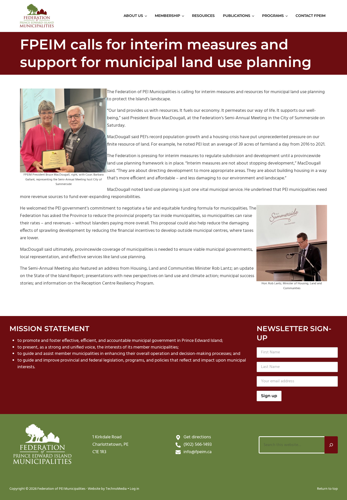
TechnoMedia (116, 489)
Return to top (327, 489)
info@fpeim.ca (197, 452)
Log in (134, 489)
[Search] (331, 444)
